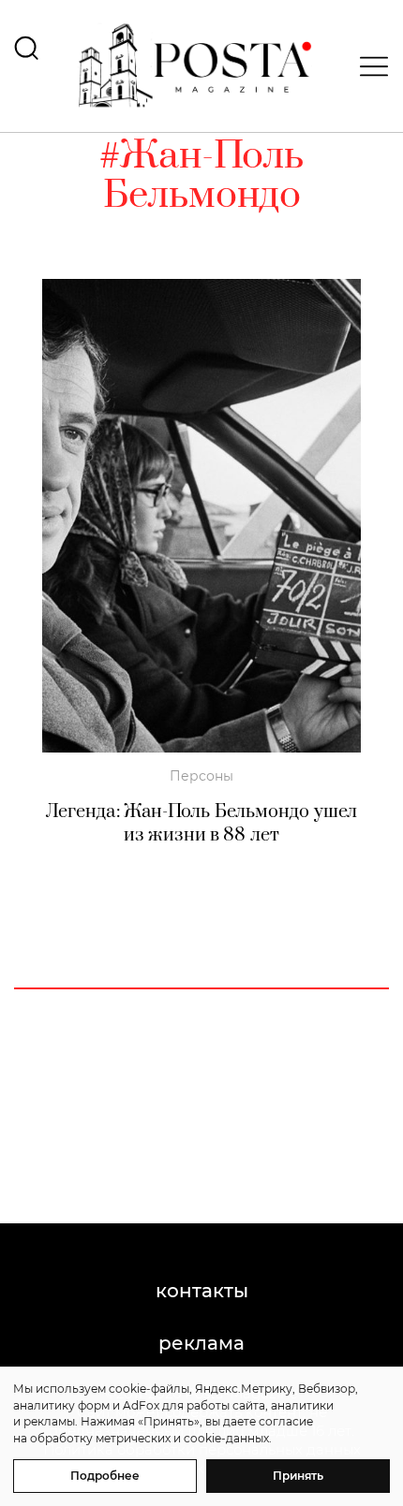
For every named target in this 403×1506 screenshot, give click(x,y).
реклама (201, 1343)
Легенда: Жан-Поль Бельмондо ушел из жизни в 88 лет (201, 823)
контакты (202, 1290)
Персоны (201, 776)
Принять (298, 1476)
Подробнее (105, 1476)
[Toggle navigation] (368, 66)
